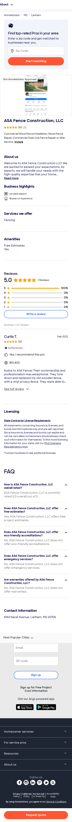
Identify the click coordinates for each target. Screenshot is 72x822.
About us (10, 764)
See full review (14, 389)
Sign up (36, 675)
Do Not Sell (39, 795)
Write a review (36, 314)
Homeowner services (18, 731)
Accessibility (52, 795)
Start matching (36, 61)
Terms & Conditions (56, 801)
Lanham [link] (36, 15)
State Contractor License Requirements (27, 420)
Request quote (36, 815)
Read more (11, 178)
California (26, 795)
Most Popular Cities (16, 637)
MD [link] (25, 15)
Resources (11, 753)
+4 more (18, 141)
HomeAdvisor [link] (12, 15)
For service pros (15, 742)
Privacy (16, 795)
